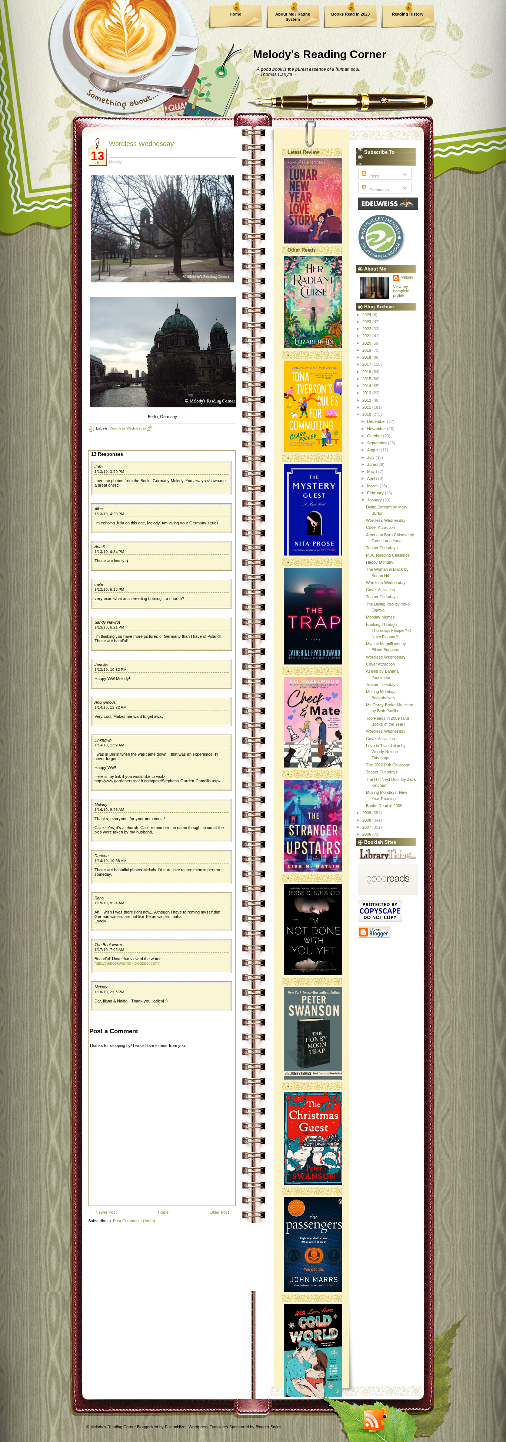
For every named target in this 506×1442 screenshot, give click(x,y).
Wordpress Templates (208, 1427)
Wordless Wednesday (141, 143)
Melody (100, 804)
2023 (367, 321)
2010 (367, 414)
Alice (98, 509)
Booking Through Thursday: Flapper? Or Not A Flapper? (389, 630)
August (374, 450)
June (372, 464)
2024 (367, 314)
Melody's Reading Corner (319, 54)
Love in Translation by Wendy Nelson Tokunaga (386, 751)
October (375, 436)
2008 (367, 820)
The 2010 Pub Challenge (388, 765)
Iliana (99, 898)
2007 (367, 827)
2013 (367, 393)
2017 (367, 364)
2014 (367, 386)
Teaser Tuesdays (382, 548)
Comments (378, 190)
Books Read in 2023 (350, 14)
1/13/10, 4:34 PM (109, 552)
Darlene (101, 855)
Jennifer (101, 664)
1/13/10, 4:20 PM (109, 514)
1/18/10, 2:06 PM (109, 992)
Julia (98, 466)
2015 (367, 379)
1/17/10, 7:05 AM (109, 950)
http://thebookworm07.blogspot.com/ (127, 963)
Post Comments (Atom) (134, 1221)
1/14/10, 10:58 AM (110, 861)
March (373, 486)
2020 (367, 343)
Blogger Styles (269, 1427)
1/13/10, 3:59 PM (109, 472)
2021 (367, 336)
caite (98, 584)
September (377, 443)
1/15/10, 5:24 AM (109, 903)
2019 (367, 350)
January (375, 500)
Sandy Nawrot (107, 622)
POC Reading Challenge (388, 555)
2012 (367, 400)
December (377, 421)
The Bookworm (108, 944)
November (377, 429)
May (371, 471)
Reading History (407, 14)
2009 (367, 812)
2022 (367, 328)
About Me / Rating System (292, 16)
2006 (367, 834)
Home (235, 14)
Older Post (219, 1212)
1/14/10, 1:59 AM (109, 745)
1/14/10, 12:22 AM (110, 707)
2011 (367, 407)
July (371, 457)
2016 (367, 371)
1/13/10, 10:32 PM (110, 669)
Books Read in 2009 (384, 805)
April (371, 478)
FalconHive (175, 1427)
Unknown (102, 740)
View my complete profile (401, 291)
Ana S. (100, 546)
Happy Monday (379, 562)
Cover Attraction (380, 527)
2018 (367, 357)
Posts (374, 176)
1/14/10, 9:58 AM (109, 810)
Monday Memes (380, 617)
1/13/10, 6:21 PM (109, 627)
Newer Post (106, 1212)
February (376, 493)
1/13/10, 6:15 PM (109, 589)
